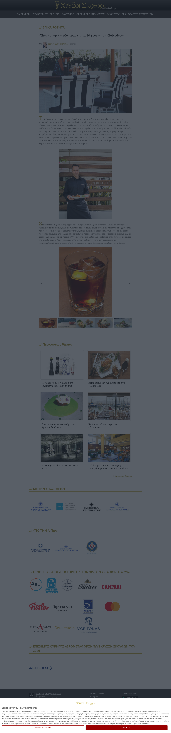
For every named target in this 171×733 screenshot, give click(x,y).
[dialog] (85, 715)
